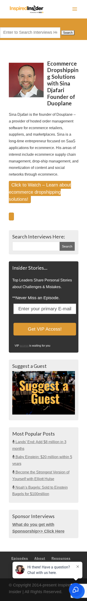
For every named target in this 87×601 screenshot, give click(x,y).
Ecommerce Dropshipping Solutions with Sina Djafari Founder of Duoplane (62, 83)
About (39, 558)
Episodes (19, 558)
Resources (61, 558)
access (24, 345)
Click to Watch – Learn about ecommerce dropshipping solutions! (40, 192)
